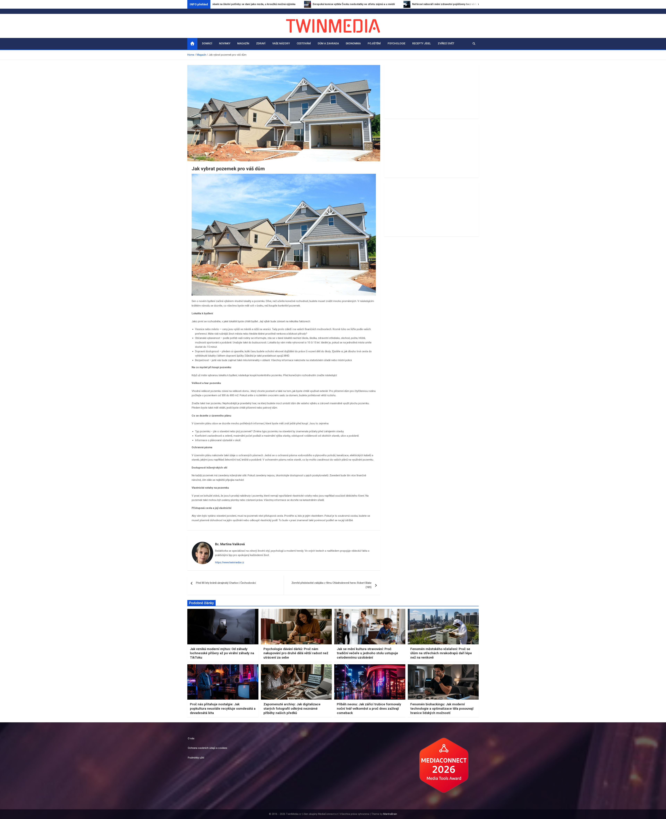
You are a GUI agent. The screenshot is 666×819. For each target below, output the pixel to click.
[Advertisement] (431, 92)
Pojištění (374, 43)
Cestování (304, 43)
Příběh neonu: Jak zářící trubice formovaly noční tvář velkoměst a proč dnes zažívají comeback (369, 708)
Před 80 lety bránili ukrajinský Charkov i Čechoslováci (226, 582)
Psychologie (396, 43)
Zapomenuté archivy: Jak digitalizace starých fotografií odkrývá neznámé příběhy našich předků (292, 708)
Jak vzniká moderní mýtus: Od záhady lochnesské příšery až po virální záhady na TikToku (222, 653)
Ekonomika (353, 43)
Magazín (243, 43)
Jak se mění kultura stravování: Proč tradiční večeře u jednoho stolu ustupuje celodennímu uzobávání (367, 653)
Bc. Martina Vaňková (230, 544)
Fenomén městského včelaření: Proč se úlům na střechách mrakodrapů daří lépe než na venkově (441, 653)
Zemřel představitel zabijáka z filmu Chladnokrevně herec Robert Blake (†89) (332, 585)
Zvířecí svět (446, 43)
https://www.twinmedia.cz (229, 562)
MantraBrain (390, 814)
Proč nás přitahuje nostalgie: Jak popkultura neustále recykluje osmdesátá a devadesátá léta (222, 708)
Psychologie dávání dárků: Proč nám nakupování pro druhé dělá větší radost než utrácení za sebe (295, 653)
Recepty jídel (421, 43)
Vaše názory (281, 43)
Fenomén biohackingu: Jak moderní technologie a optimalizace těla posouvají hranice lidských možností (441, 708)
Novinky (224, 43)
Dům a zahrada (328, 43)
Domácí (207, 43)
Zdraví (260, 43)
